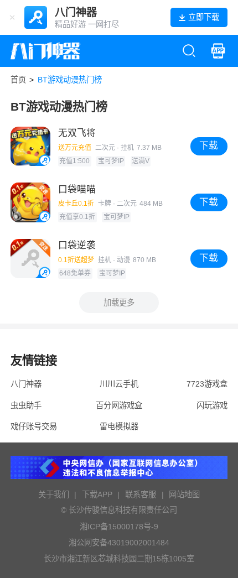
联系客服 (140, 494)
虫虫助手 (26, 405)
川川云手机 (119, 383)
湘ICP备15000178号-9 (119, 526)
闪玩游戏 (211, 405)
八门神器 (26, 383)
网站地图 (184, 494)
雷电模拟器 (119, 426)
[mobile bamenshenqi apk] (218, 50)
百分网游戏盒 (119, 405)
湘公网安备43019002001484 (119, 542)
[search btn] (189, 50)
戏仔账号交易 (34, 426)
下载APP (97, 494)
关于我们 (53, 494)
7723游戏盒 (207, 383)
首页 (18, 79)
